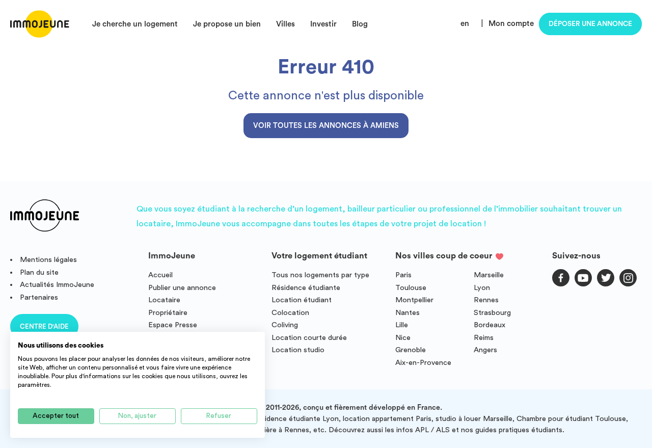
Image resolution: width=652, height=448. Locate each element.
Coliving (284, 325)
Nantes (407, 313)
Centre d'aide (44, 326)
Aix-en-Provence (423, 362)
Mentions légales (48, 259)
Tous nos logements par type (320, 275)
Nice (403, 337)
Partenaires (39, 297)
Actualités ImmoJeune (57, 284)
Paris (403, 275)
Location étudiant (301, 300)
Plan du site (39, 272)
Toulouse (410, 288)
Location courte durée (309, 337)
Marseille (489, 275)
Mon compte (511, 24)
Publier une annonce (182, 288)
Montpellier (414, 300)
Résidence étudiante (305, 288)
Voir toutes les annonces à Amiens (326, 125)
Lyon (482, 288)
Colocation (290, 313)
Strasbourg (492, 313)
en (464, 24)
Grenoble (410, 350)
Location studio (297, 350)
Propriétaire (167, 313)
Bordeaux (489, 325)
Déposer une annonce (590, 24)
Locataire (164, 300)
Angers (485, 350)
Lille (401, 325)
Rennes (486, 300)
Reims (484, 337)
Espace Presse (172, 325)
